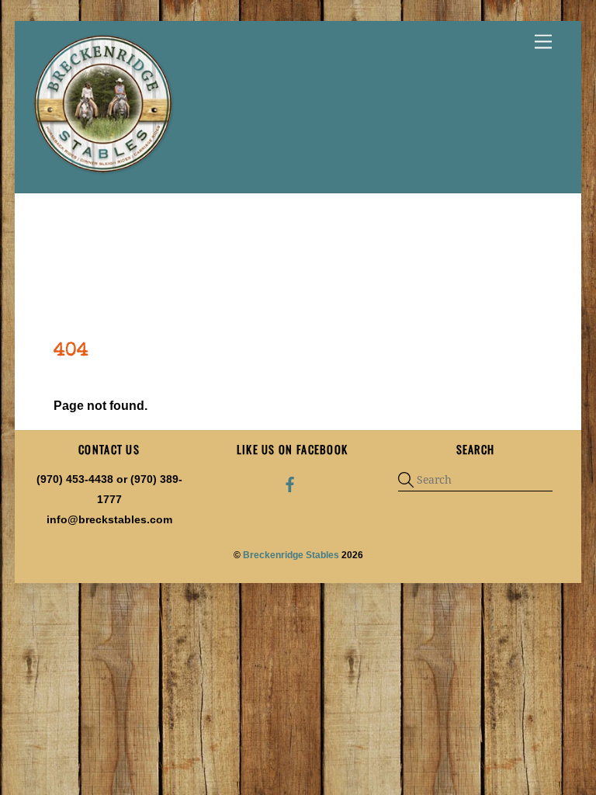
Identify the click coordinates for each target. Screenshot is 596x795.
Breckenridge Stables (291, 555)
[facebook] (290, 483)
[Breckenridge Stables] (105, 173)
